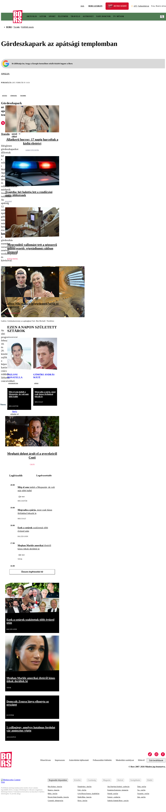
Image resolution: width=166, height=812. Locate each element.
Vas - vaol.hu (141, 790)
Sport (52, 16)
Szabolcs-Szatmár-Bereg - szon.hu (118, 800)
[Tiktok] (150, 754)
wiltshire (23, 95)
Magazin (106, 780)
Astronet (88, 16)
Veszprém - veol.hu (143, 793)
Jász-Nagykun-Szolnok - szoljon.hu (118, 786)
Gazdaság (92, 780)
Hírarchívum (45, 760)
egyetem (10, 715)
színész (36, 383)
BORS (9, 27)
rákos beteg (12, 259)
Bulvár (120, 780)
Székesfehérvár (141, 6)
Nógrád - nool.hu (112, 793)
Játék (82, 6)
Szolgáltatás (135, 780)
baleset (8, 202)
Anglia (5, 74)
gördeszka (13, 95)
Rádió (149, 780)
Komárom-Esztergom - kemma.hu (117, 790)
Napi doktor (103, 16)
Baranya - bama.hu (53, 790)
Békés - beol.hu (52, 793)
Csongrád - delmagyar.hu (55, 800)
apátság (4, 95)
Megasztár (13, 406)
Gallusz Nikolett (12, 313)
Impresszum (60, 760)
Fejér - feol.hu (82, 790)
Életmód (63, 16)
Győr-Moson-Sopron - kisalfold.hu (88, 793)
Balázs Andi (23, 536)
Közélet (77, 780)
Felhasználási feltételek (102, 760)
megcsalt (39, 402)
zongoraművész (13, 383)
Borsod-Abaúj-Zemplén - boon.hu (58, 797)
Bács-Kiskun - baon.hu (55, 786)
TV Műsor (118, 16)
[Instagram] (156, 754)
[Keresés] (162, 16)
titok (20, 559)
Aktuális (32, 16)
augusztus (11, 737)
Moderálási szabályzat (125, 760)
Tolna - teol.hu (141, 786)
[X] (3, 123)
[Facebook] (163, 754)
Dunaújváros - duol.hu (84, 786)
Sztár (43, 16)
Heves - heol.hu (82, 800)
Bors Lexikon (95, 6)
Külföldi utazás (27, 27)
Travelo (75, 16)
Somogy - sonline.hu (113, 797)
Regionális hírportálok (58, 780)
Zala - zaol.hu (141, 797)
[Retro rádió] (111, 6)
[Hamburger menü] (7, 17)
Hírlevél (141, 760)
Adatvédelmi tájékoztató (79, 760)
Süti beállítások (156, 760)
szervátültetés (32, 150)
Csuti (32, 464)
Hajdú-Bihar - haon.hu (84, 797)
